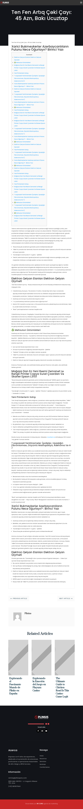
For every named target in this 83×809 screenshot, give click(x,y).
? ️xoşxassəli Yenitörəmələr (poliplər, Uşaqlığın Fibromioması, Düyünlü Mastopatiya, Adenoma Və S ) (29, 78)
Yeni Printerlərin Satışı (21, 73)
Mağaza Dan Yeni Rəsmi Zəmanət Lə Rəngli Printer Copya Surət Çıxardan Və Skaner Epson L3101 (29, 178)
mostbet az (51, 437)
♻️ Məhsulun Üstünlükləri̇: (22, 62)
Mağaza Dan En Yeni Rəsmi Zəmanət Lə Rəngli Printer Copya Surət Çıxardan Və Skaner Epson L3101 (29, 67)
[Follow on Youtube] (46, 731)
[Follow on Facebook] (38, 731)
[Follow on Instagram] (42, 731)
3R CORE (40, 804)
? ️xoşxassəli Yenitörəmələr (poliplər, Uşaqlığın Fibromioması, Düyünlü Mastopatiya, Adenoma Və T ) (29, 131)
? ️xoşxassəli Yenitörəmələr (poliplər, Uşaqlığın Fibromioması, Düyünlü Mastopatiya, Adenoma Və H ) (29, 96)
